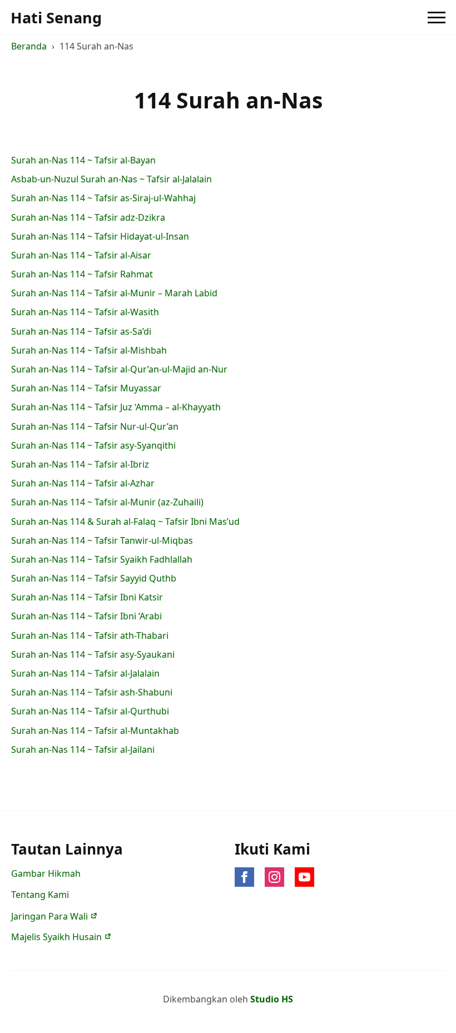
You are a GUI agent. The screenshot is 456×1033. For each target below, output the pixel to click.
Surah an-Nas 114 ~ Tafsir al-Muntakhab (95, 731)
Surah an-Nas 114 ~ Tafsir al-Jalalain (85, 673)
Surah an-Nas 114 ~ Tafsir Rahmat (82, 274)
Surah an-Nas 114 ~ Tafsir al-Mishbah (89, 350)
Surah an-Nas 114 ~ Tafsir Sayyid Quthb (93, 578)
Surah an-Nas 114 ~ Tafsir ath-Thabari (89, 635)
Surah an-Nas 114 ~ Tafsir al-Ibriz (80, 464)
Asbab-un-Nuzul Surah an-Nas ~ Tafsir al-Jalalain (111, 179)
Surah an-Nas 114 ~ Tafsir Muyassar (86, 388)
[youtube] (304, 877)
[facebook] (244, 877)
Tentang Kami (40, 894)
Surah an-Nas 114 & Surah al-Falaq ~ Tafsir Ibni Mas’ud (125, 521)
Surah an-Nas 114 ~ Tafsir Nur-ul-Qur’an (95, 426)
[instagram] (274, 877)
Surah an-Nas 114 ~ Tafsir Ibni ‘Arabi (86, 616)
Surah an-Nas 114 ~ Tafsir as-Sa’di (81, 331)
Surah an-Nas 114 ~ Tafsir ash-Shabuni (91, 692)
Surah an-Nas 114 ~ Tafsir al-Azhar (83, 483)
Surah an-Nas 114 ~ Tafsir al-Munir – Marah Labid (114, 293)
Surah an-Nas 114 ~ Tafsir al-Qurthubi (90, 711)
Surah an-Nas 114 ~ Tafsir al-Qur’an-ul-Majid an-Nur (119, 369)
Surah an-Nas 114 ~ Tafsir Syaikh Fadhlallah (101, 559)
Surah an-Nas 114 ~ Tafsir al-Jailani (83, 749)
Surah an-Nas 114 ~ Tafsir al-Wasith (85, 312)
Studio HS (271, 999)
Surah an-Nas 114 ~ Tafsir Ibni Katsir (87, 597)
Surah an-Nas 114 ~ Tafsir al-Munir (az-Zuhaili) (107, 502)
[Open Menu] (436, 17)
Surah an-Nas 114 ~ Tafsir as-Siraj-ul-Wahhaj (103, 198)
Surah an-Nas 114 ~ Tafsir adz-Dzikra (88, 217)
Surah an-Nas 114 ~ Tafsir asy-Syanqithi (93, 445)
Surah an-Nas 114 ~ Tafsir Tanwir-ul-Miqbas (102, 540)
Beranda (29, 46)
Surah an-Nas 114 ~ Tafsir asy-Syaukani (93, 654)
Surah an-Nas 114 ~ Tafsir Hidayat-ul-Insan (100, 236)
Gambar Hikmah (46, 873)
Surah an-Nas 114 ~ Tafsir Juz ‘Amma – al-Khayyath (116, 407)
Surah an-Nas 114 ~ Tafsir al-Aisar (81, 255)
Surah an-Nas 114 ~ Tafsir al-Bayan (83, 160)
